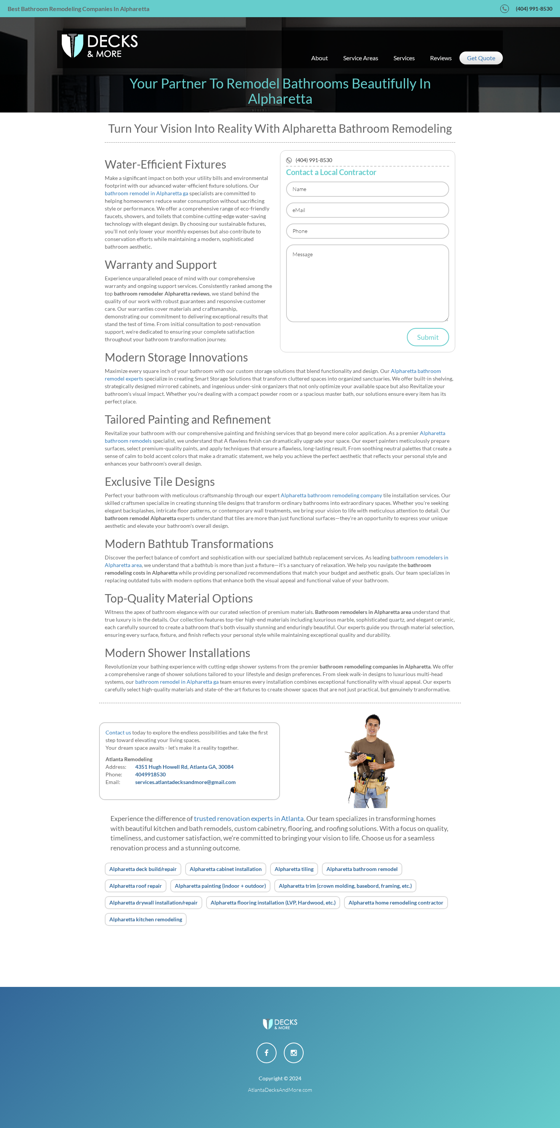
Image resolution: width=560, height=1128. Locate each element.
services (404, 57)
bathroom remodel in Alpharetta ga (146, 193)
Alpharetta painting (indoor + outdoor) (220, 885)
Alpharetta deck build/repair (143, 869)
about (319, 57)
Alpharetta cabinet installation (226, 869)
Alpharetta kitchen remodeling (145, 919)
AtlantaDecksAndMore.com (280, 1089)
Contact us (118, 732)
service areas (360, 57)
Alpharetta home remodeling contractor (396, 902)
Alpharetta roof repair (135, 885)
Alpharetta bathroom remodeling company (331, 495)
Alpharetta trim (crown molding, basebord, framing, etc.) (345, 885)
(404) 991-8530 (534, 8)
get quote (481, 57)
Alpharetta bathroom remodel (362, 869)
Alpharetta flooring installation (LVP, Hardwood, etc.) (273, 902)
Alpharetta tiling (294, 869)
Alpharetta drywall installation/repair (153, 902)
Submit (428, 337)
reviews (441, 57)
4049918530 (150, 774)
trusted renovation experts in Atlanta (249, 818)
